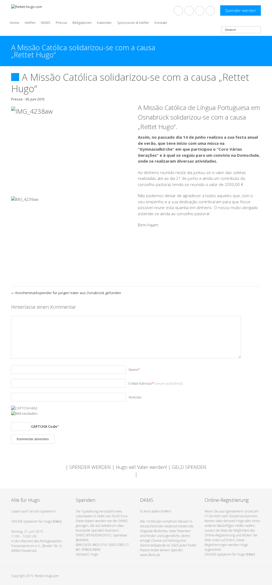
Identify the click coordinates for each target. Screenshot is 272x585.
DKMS (45, 22)
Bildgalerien (82, 22)
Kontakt (161, 22)
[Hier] (57, 521)
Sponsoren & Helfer (133, 22)
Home (14, 22)
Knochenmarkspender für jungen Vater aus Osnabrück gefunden (66, 292)
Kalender (104, 22)
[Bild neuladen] (24, 412)
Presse (61, 22)
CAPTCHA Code (44, 426)
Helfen (30, 22)
